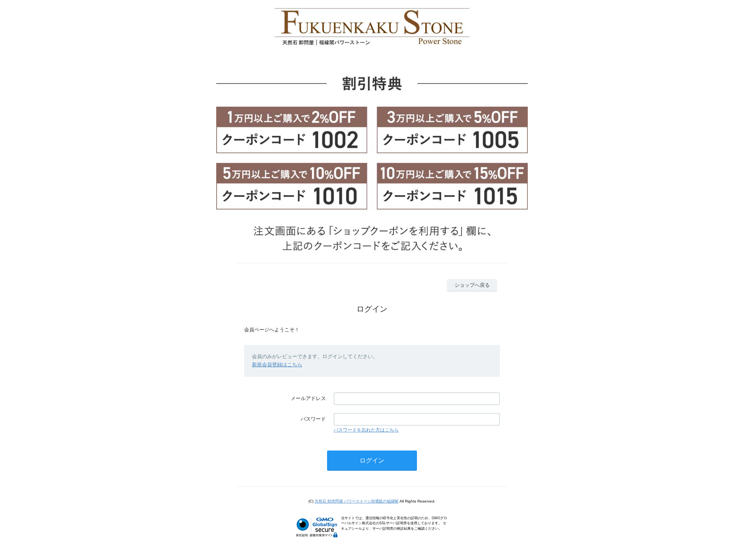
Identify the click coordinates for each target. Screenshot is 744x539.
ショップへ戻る (472, 285)
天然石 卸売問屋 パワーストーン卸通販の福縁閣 (356, 501)
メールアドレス (308, 398)
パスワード (313, 419)
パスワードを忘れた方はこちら (366, 430)
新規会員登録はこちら (277, 364)
